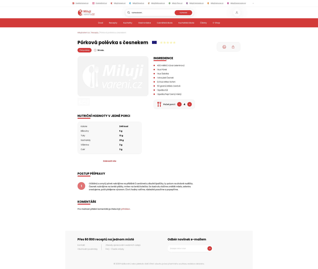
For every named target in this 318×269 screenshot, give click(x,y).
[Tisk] (224, 47)
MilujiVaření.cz (84, 32)
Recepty (113, 22)
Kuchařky (127, 22)
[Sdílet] (233, 47)
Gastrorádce (144, 22)
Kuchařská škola (186, 22)
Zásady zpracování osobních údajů (123, 245)
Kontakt (81, 245)
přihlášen (125, 209)
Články (203, 22)
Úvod (100, 22)
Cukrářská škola (164, 22)
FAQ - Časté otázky (115, 249)
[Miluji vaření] (86, 13)
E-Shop (216, 22)
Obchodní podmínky (88, 249)
